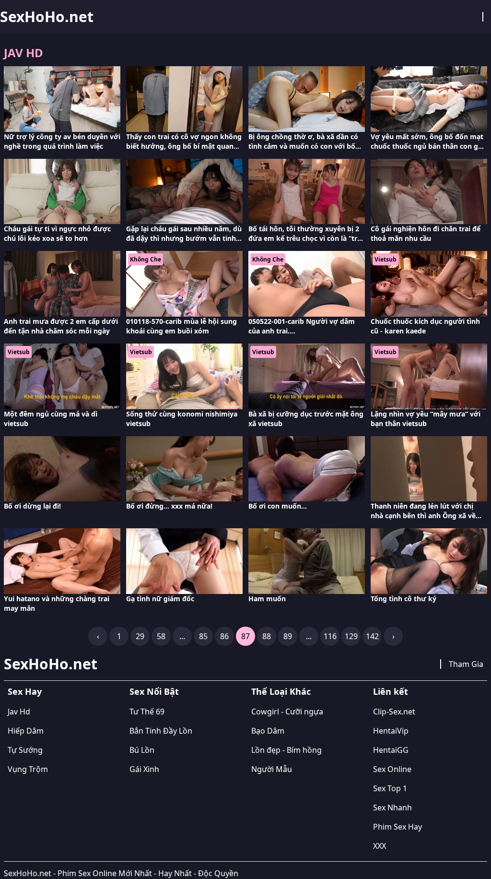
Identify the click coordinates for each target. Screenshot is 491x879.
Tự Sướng (25, 750)
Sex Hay (25, 691)
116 (330, 636)
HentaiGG (391, 750)
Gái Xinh (144, 769)
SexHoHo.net (47, 16)
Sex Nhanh (392, 807)
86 (224, 636)
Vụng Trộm (28, 769)
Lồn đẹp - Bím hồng (286, 750)
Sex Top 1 (390, 788)
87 (245, 636)
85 (203, 636)
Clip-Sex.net (394, 711)
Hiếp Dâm (26, 730)
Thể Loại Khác (281, 691)
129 (351, 636)
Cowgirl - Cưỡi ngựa (287, 711)
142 (372, 636)
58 (161, 636)
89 (287, 636)
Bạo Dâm (267, 730)
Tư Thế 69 (146, 711)
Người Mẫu (271, 769)
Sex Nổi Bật (154, 691)
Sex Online (392, 769)
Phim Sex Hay (397, 826)
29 (140, 636)
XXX (379, 846)
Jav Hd (19, 711)
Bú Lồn (141, 750)
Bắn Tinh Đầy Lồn (160, 730)
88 (266, 636)
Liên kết (390, 691)
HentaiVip (391, 730)
